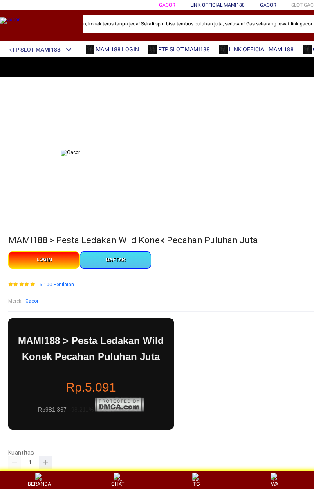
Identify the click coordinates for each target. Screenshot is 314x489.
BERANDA (39, 484)
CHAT (118, 484)
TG (196, 484)
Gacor (167, 5)
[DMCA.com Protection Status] (119, 410)
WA (274, 484)
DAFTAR (115, 260)
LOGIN (44, 260)
